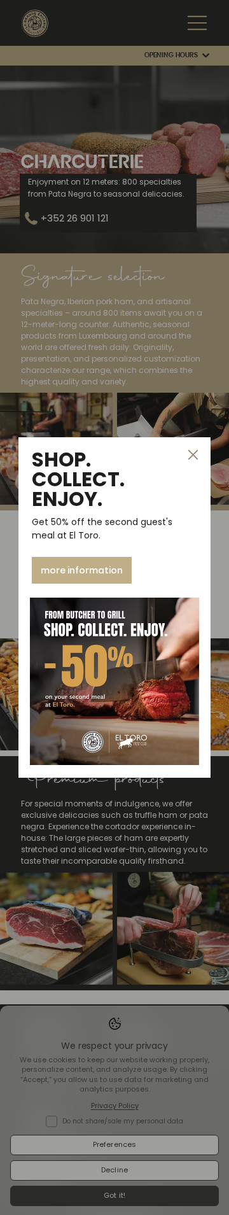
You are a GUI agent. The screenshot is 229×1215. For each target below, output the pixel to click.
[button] (193, 455)
